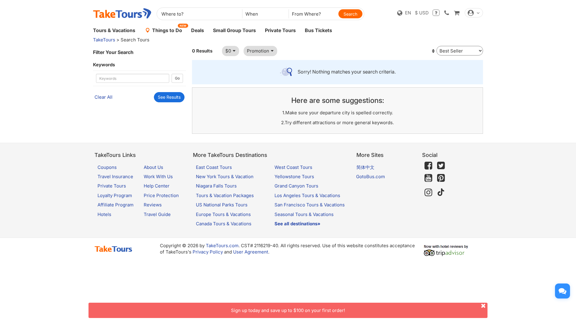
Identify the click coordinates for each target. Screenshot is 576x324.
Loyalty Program (115, 195)
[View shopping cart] (456, 13)
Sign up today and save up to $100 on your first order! (288, 310)
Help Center (157, 186)
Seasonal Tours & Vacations (304, 214)
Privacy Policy (208, 252)
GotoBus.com (370, 176)
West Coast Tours (293, 167)
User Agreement (250, 252)
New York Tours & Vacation (225, 176)
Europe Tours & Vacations (223, 214)
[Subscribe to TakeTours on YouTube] (428, 178)
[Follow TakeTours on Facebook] (428, 165)
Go (177, 78)
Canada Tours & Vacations (223, 223)
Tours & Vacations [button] (114, 30)
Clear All (103, 97)
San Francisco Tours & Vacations (309, 205)
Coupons (107, 167)
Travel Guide (157, 214)
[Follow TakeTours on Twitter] (441, 165)
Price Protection (161, 195)
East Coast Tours (214, 167)
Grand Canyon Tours (296, 186)
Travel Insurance (115, 176)
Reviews (153, 205)
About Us (153, 167)
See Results (169, 97)
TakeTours (104, 40)
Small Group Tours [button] (234, 30)
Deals (197, 30)
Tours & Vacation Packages (225, 195)
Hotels (104, 214)
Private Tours (280, 30)
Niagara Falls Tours (216, 186)
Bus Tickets (318, 30)
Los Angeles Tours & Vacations (307, 195)
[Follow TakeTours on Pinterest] (441, 178)
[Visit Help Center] (436, 13)
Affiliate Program (116, 205)
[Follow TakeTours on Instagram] (428, 192)
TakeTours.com (222, 245)
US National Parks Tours (222, 205)
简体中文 (365, 167)
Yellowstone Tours (294, 176)
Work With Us (158, 176)
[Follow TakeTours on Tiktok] (441, 192)
